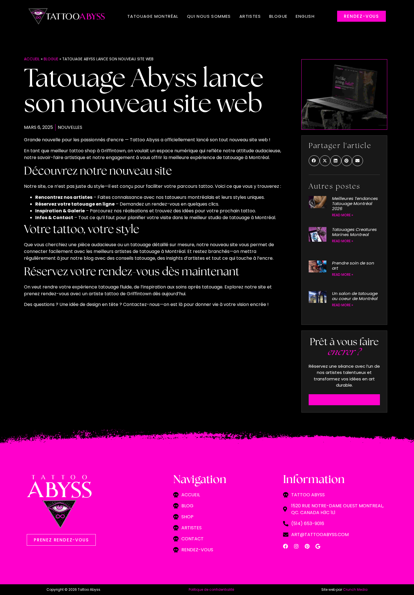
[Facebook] (285, 546)
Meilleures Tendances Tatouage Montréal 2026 (355, 203)
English (305, 16)
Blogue (278, 16)
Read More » (342, 215)
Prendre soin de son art (353, 265)
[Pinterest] (307, 546)
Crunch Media (355, 589)
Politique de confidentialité (211, 589)
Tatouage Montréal (153, 16)
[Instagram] (296, 546)
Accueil (32, 59)
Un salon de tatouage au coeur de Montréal (355, 295)
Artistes (250, 16)
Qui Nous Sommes (209, 16)
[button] (314, 160)
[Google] (317, 546)
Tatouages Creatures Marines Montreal (354, 231)
